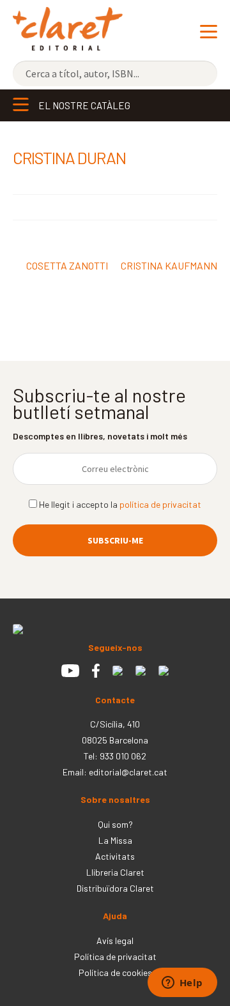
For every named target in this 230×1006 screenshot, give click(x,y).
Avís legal (115, 940)
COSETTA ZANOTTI (67, 267)
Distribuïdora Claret (115, 888)
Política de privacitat (115, 956)
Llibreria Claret (115, 872)
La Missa (115, 840)
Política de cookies (115, 972)
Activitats (115, 856)
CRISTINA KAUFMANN (168, 273)
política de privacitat (160, 504)
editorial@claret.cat (128, 771)
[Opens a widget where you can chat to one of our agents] (182, 984)
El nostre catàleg (84, 105)
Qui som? (115, 824)
